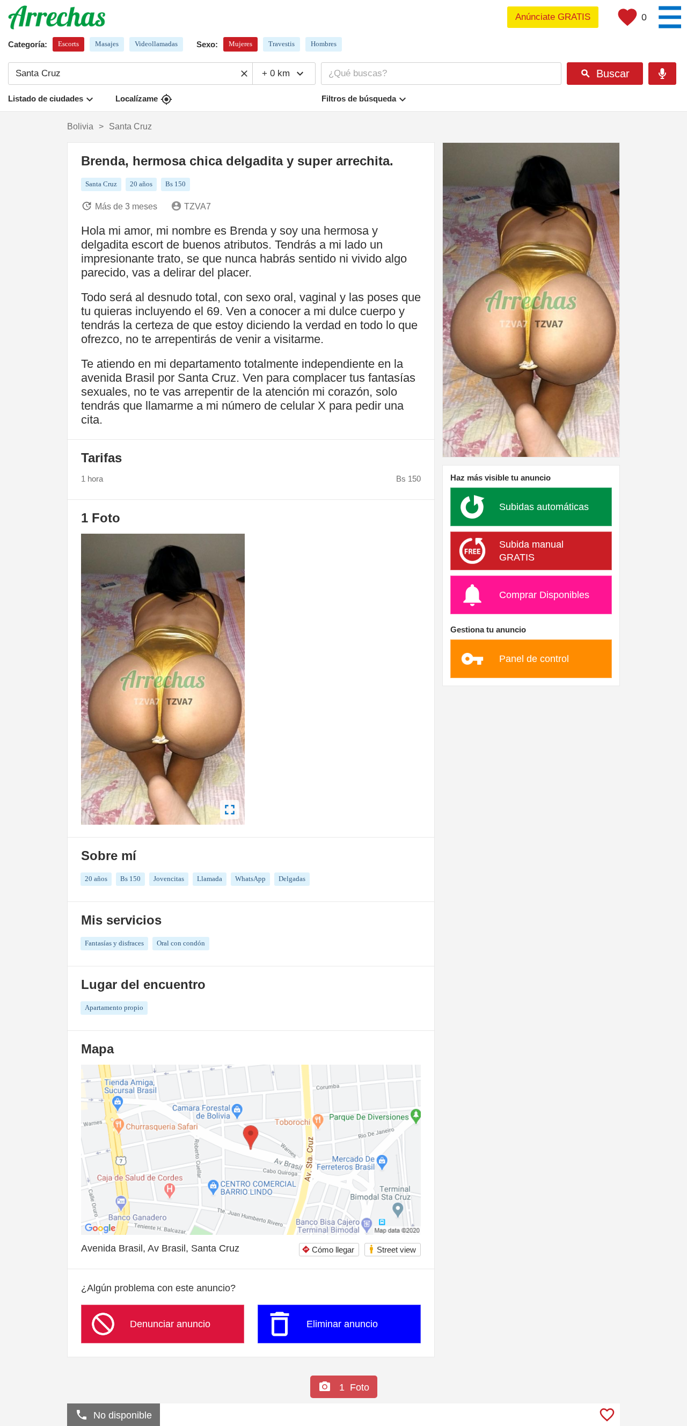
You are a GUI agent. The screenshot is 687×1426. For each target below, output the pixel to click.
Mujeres (240, 44)
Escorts (68, 44)
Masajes (107, 44)
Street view (392, 1249)
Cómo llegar (328, 1249)
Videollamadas (156, 44)
